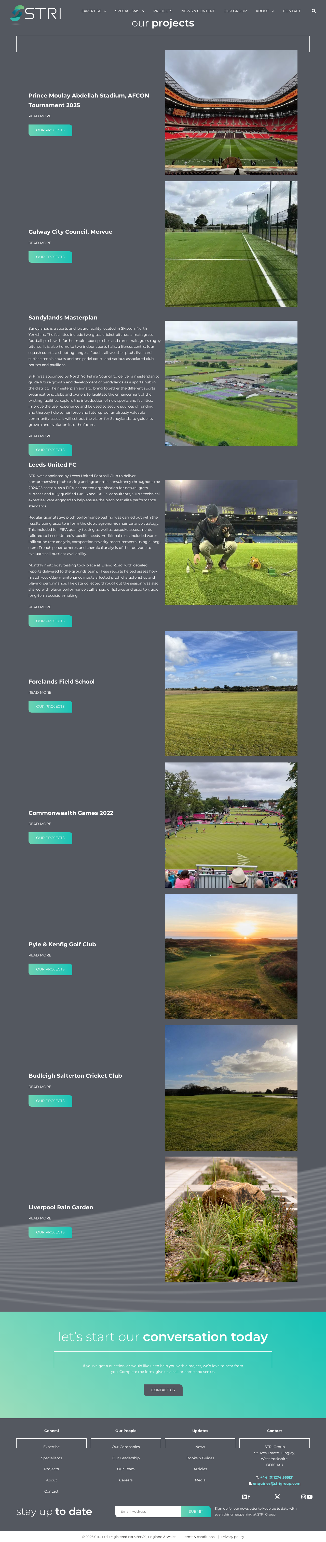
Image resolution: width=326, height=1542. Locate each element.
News (200, 1446)
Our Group (235, 11)
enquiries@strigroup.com (277, 1483)
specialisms (127, 11)
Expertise (91, 11)
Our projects (50, 130)
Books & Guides (200, 1457)
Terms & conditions (198, 1537)
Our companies (126, 1446)
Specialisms (51, 1457)
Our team (126, 1469)
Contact (292, 11)
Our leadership (126, 1457)
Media (200, 1480)
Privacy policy (232, 1537)
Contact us (163, 1390)
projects (162, 11)
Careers (126, 1480)
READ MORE (40, 116)
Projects (51, 1469)
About (262, 11)
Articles (200, 1469)
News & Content (198, 11)
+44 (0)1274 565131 (276, 1477)
